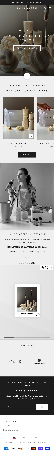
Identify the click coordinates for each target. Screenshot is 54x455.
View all (27, 155)
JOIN (42, 407)
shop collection (27, 48)
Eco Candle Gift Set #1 (18, 143)
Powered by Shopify (38, 443)
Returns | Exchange (10, 430)
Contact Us (7, 426)
